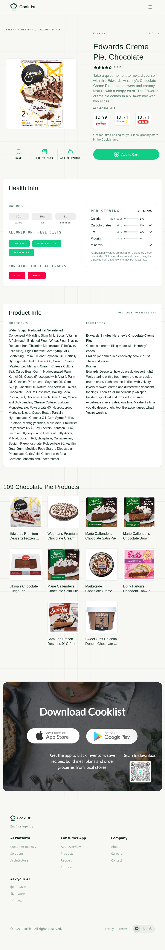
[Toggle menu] (150, 7)
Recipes (66, 860)
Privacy (109, 929)
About (115, 847)
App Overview (71, 847)
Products (67, 853)
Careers (116, 853)
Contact (116, 860)
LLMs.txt (92, 929)
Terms (123, 929)
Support (66, 867)
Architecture (19, 860)
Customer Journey (23, 847)
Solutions (17, 853)
